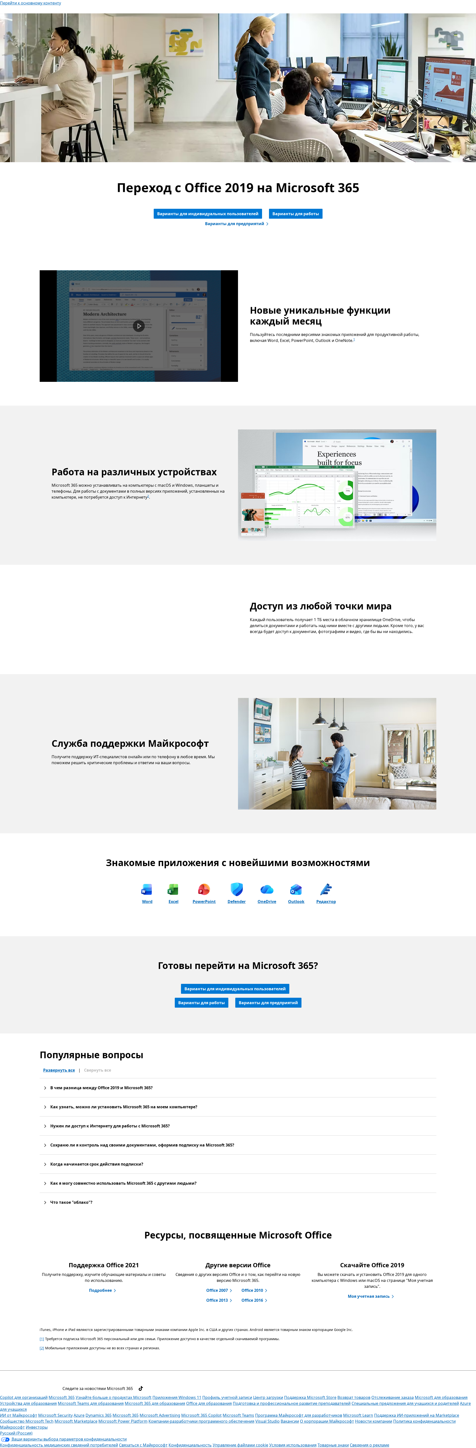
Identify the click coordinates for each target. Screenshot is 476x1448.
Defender (237, 901)
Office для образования (209, 1403)
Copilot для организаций (24, 1397)
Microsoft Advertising (160, 1415)
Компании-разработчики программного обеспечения (201, 1421)
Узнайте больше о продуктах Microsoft (113, 1397)
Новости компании (373, 1421)
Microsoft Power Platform (123, 1421)
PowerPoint (204, 901)
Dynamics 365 (99, 1415)
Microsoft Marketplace (76, 1421)
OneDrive (267, 901)
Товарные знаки (333, 1445)
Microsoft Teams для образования (91, 1403)
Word (147, 901)
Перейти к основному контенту (30, 3)
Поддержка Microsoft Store (310, 1397)
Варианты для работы (295, 213)
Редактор (326, 901)
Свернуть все (97, 1070)
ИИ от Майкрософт (18, 1415)
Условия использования (293, 1445)
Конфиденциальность (190, 1445)
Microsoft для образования (441, 1397)
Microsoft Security (55, 1415)
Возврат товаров (353, 1397)
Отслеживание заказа (392, 1397)
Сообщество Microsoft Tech (27, 1421)
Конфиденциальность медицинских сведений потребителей (59, 1445)
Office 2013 (217, 1300)
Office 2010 (252, 1290)
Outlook (296, 901)
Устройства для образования (28, 1403)
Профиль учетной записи (227, 1397)
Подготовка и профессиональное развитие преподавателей (292, 1403)
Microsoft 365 (62, 1397)
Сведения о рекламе (369, 1445)
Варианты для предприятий (234, 223)
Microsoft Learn (358, 1415)
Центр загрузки (268, 1397)
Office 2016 (252, 1300)
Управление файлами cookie (240, 1445)
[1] (42, 1338)
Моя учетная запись (369, 1296)
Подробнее (100, 1290)
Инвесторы (37, 1427)
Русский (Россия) (16, 1433)
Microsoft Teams (238, 1415)
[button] (139, 326)
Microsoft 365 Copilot (201, 1415)
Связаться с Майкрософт (143, 1445)
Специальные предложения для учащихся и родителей (405, 1403)
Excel (173, 901)
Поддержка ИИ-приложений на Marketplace (416, 1415)
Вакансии (290, 1421)
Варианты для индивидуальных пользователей (208, 213)
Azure (79, 1415)
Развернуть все (59, 1070)
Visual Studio (267, 1421)
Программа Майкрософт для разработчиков (298, 1415)
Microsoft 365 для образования (155, 1403)
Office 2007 (217, 1290)
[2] (42, 1348)
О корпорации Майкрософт (327, 1421)
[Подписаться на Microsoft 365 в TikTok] (141, 1388)
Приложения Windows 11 (176, 1397)
